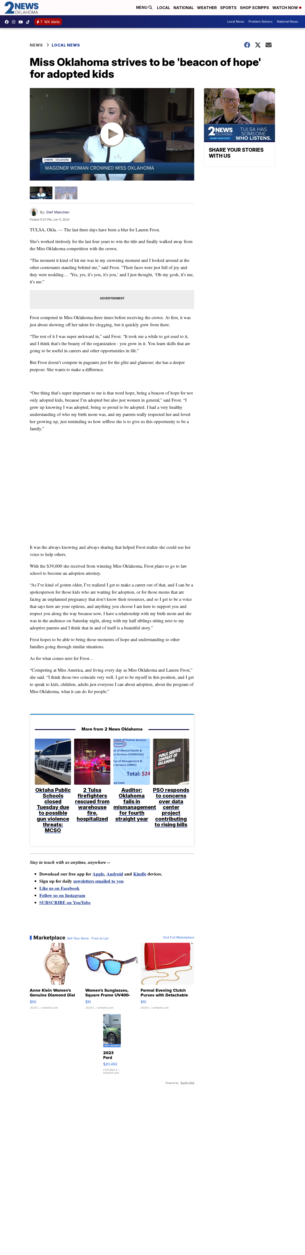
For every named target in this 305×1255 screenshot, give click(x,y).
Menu (142, 7)
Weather (207, 7)
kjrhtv (8, 22)
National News (287, 21)
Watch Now (285, 7)
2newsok (15, 22)
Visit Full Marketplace (178, 937)
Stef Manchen (57, 212)
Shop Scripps (254, 7)
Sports (228, 7)
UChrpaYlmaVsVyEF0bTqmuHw (22, 22)
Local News (235, 21)
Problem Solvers (261, 21)
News (36, 45)
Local (163, 7)
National (183, 7)
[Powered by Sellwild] (187, 1083)
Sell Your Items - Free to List (87, 938)
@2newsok (29, 22)
